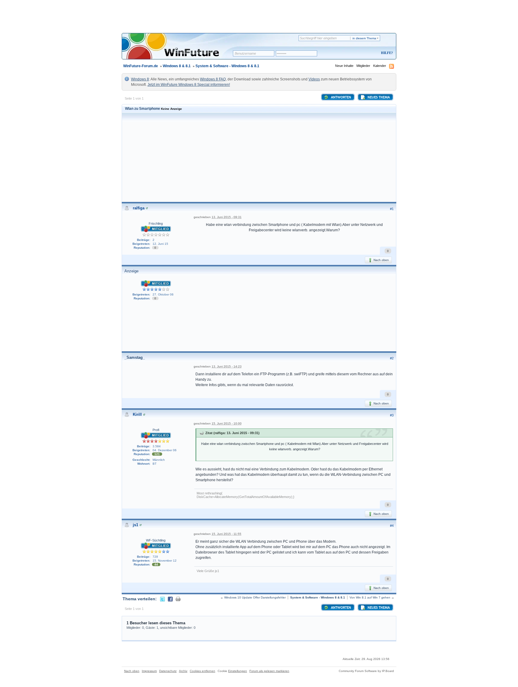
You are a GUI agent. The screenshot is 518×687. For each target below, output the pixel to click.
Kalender (379, 66)
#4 (392, 525)
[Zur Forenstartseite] (179, 50)
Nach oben (381, 260)
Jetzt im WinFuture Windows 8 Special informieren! (188, 84)
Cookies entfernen (202, 671)
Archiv (183, 671)
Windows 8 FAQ (213, 79)
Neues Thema (378, 97)
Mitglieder (363, 66)
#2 (392, 358)
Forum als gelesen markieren (269, 671)
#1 (392, 209)
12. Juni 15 (160, 243)
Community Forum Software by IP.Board (366, 671)
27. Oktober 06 (163, 294)
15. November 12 (165, 560)
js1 (135, 525)
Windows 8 (140, 79)
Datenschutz (168, 671)
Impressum (149, 671)
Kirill (137, 414)
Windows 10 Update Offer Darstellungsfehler (255, 597)
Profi (156, 430)
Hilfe (386, 53)
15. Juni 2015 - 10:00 (227, 423)
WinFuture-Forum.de (140, 66)
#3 (392, 415)
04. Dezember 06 (165, 450)
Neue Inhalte (344, 66)
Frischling (156, 223)
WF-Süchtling (155, 540)
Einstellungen (237, 671)
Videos (314, 79)
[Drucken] (178, 598)
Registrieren (362, 53)
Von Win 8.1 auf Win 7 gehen (370, 597)
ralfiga (138, 208)
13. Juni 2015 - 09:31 (227, 217)
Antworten (340, 97)
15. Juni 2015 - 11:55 (226, 534)
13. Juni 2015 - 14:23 (227, 366)
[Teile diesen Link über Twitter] (162, 598)
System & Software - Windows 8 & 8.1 (227, 66)
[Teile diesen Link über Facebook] (170, 598)
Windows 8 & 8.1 (177, 66)
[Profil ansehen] (147, 208)
